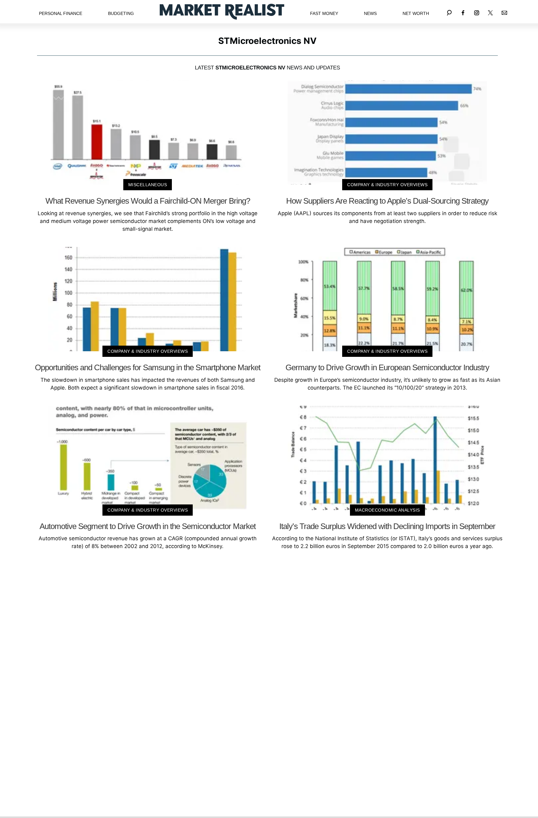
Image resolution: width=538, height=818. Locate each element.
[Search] (449, 12)
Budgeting (121, 13)
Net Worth (416, 13)
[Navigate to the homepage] (222, 12)
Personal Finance (60, 13)
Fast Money (324, 13)
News (370, 13)
